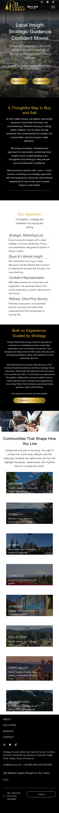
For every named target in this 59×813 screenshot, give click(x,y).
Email (6, 779)
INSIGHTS (8, 731)
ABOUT (7, 719)
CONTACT (8, 737)
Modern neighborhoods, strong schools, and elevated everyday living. (23, 675)
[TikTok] (53, 2)
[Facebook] (47, 2)
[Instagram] (42, 2)
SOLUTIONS (9, 725)
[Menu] (53, 6)
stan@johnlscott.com (12, 764)
